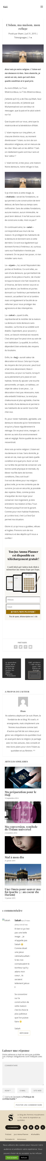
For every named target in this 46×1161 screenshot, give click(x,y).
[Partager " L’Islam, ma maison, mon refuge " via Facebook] (15, 646)
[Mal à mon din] (23, 845)
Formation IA (9, 1139)
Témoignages (20, 37)
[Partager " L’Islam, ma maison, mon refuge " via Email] (30, 646)
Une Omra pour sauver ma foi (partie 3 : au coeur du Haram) (23, 891)
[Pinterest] (37, 1127)
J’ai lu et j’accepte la (18, 1097)
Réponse (24, 1033)
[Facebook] (31, 1127)
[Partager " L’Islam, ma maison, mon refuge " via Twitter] (20, 646)
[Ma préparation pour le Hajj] (23, 778)
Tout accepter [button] (12, 1157)
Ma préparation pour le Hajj (20, 793)
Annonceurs (21, 1139)
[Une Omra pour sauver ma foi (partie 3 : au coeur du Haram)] (23, 875)
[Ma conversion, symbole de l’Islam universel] (23, 812)
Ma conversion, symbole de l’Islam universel (21, 828)
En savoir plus (35, 1157)
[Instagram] (25, 1127)
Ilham (20, 33)
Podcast (8, 1134)
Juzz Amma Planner (21, 1134)
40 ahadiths (35, 1134)
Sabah (18, 920)
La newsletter (13, 1127)
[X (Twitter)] (42, 1127)
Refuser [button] (24, 1157)
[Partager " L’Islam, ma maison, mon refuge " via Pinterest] (25, 646)
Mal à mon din (14, 857)
